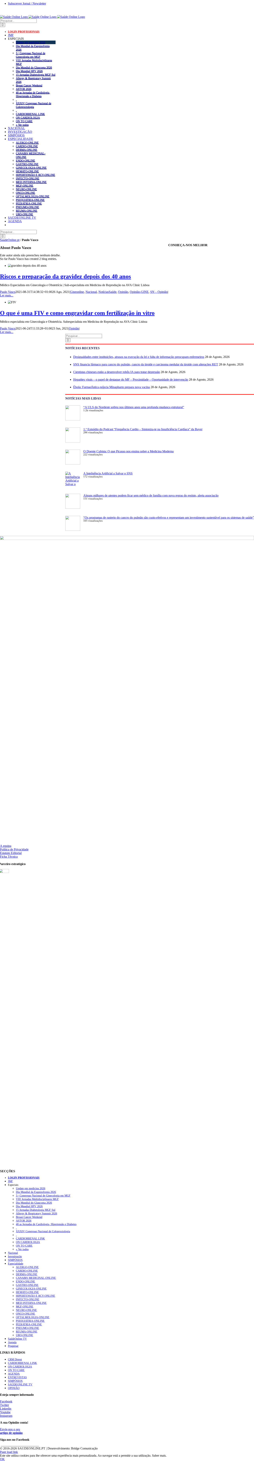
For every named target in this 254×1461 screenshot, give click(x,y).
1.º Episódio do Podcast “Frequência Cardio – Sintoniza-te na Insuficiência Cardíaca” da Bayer (142, 429)
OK (2, 1459)
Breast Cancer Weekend (29, 85)
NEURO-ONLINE (26, 189)
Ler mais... (6, 295)
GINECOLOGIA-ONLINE (31, 167)
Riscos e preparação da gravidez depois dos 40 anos (65, 276)
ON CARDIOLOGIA (28, 117)
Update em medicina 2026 (30, 42)
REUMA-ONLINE (26, 210)
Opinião (123, 292)
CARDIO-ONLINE (27, 146)
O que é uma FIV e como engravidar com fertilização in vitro (77, 313)
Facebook (6, 1401)
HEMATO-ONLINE (27, 171)
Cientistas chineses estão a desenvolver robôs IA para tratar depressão (116, 372)
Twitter (4, 1405)
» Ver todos (22, 124)
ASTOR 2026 (23, 88)
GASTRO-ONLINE (27, 164)
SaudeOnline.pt (9, 240)
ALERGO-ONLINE (27, 142)
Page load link (9, 1452)
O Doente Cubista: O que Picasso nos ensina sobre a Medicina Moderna (128, 451)
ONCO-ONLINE (25, 192)
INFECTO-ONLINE (27, 178)
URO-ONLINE (24, 214)
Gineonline (77, 292)
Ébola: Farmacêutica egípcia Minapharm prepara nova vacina (111, 387)
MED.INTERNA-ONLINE (31, 182)
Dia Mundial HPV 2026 (29, 71)
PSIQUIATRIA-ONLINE (30, 199)
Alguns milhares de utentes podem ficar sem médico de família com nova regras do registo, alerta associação (150, 495)
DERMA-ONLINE (26, 149)
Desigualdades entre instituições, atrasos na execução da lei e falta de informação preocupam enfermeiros (138, 357)
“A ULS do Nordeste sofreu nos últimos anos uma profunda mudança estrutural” (133, 407)
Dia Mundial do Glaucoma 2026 (34, 67)
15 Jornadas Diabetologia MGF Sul (35, 74)
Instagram (6, 1415)
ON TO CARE (24, 121)
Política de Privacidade (14, 849)
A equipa (5, 846)
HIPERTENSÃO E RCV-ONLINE (35, 174)
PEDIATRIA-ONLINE (29, 203)
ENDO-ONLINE (25, 160)
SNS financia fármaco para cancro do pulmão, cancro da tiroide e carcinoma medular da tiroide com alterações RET (145, 364)
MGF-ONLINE (24, 185)
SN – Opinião (159, 292)
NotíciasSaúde (107, 292)
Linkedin (5, 1408)
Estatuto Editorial (11, 853)
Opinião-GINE (139, 292)
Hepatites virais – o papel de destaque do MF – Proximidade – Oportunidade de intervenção (130, 379)
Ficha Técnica (9, 856)
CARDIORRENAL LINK (30, 114)
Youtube (5, 1412)
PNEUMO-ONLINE (27, 207)
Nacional (91, 292)
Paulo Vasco (7, 292)
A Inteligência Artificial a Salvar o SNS (108, 473)
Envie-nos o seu (11, 1431)
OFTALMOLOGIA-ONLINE (32, 196)
